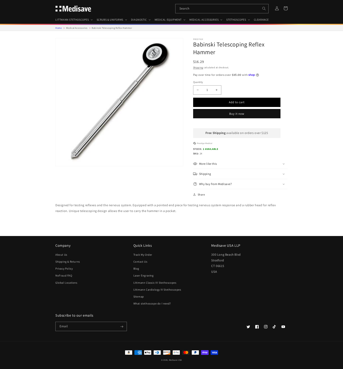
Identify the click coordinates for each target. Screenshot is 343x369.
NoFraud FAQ (63, 275)
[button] (73, 19)
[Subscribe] (122, 327)
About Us (61, 254)
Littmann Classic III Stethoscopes (154, 282)
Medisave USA (175, 360)
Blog (136, 268)
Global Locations (66, 282)
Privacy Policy (64, 268)
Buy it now (236, 114)
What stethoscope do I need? (152, 303)
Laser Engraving (143, 275)
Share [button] (201, 194)
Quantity (198, 82)
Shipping (198, 67)
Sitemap (138, 296)
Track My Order (142, 254)
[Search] (264, 8)
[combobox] (221, 8)
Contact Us (140, 261)
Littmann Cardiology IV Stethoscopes (157, 289)
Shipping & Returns (67, 261)
